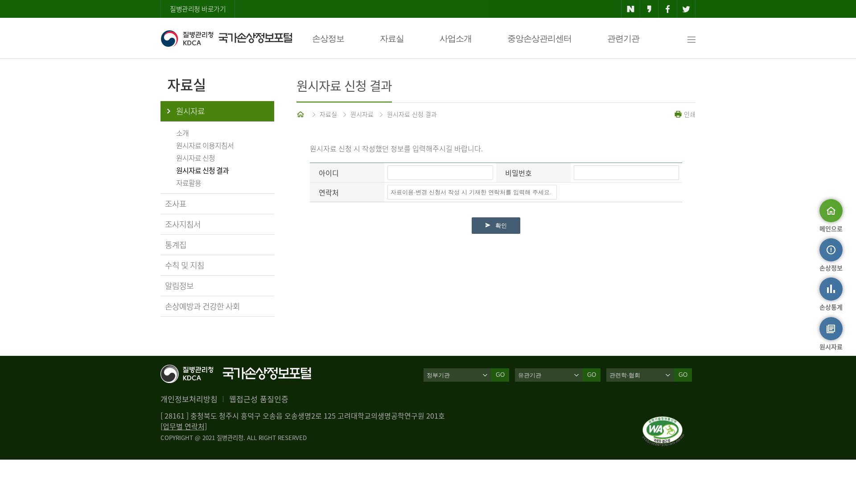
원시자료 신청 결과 (202, 170)
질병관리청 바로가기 (198, 9)
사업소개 (456, 38)
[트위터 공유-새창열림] (686, 8)
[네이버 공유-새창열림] (630, 8)
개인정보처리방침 (189, 398)
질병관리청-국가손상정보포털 (226, 38)
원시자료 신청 (195, 157)
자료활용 (188, 182)
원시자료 (190, 111)
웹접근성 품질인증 (258, 398)
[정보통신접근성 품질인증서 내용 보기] (663, 421)
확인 (501, 225)
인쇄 (689, 114)
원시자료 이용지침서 (205, 145)
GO (500, 374)
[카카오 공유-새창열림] (649, 8)
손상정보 (328, 38)
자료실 (392, 38)
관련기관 (623, 38)
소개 (182, 132)
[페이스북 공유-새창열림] (667, 8)
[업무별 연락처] (183, 426)
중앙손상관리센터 (539, 38)
